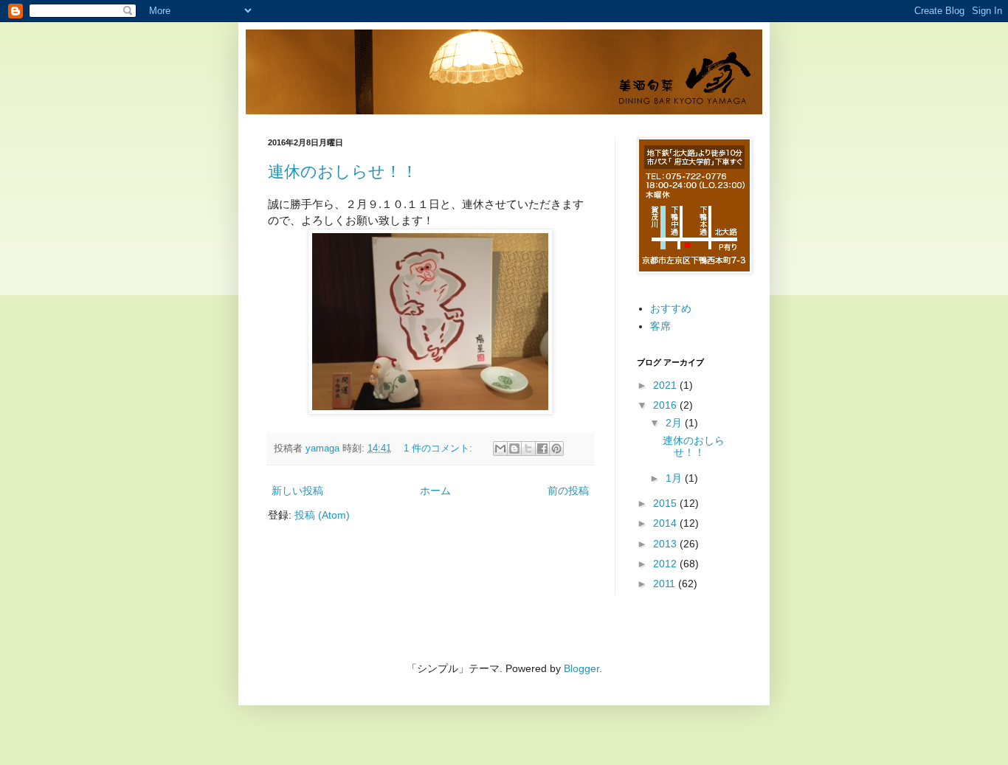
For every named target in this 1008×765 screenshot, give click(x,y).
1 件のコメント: (439, 448)
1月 (675, 478)
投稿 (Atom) (322, 515)
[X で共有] (528, 448)
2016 (666, 405)
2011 (665, 583)
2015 (666, 503)
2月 (675, 423)
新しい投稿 (297, 490)
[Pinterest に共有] (556, 448)
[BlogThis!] (514, 448)
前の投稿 (568, 490)
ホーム (435, 490)
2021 (666, 385)
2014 (666, 523)
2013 (666, 544)
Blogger (581, 668)
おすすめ (670, 308)
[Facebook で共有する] (542, 448)
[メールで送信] (500, 448)
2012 (666, 564)
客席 (660, 326)
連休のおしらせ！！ (343, 171)
